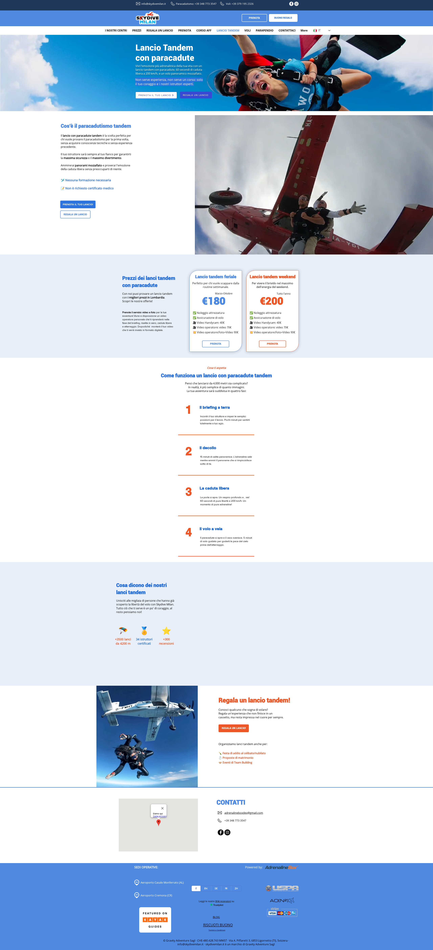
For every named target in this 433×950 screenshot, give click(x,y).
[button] (116, 30)
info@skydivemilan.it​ (153, 3)
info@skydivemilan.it (190, 944)
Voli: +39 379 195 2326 (239, 3)
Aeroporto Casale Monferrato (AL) (162, 882)
